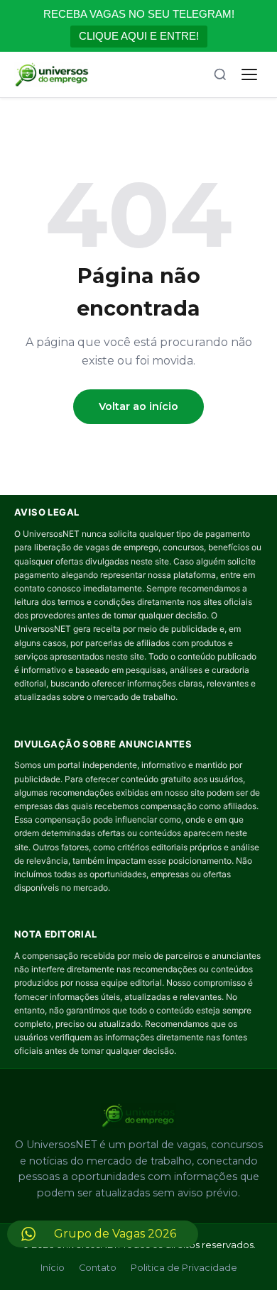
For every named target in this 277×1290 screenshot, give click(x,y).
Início (52, 1267)
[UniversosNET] (51, 74)
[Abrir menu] (249, 74)
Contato (97, 1267)
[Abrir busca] (220, 74)
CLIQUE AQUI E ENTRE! (139, 36)
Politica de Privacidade (184, 1267)
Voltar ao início (138, 406)
